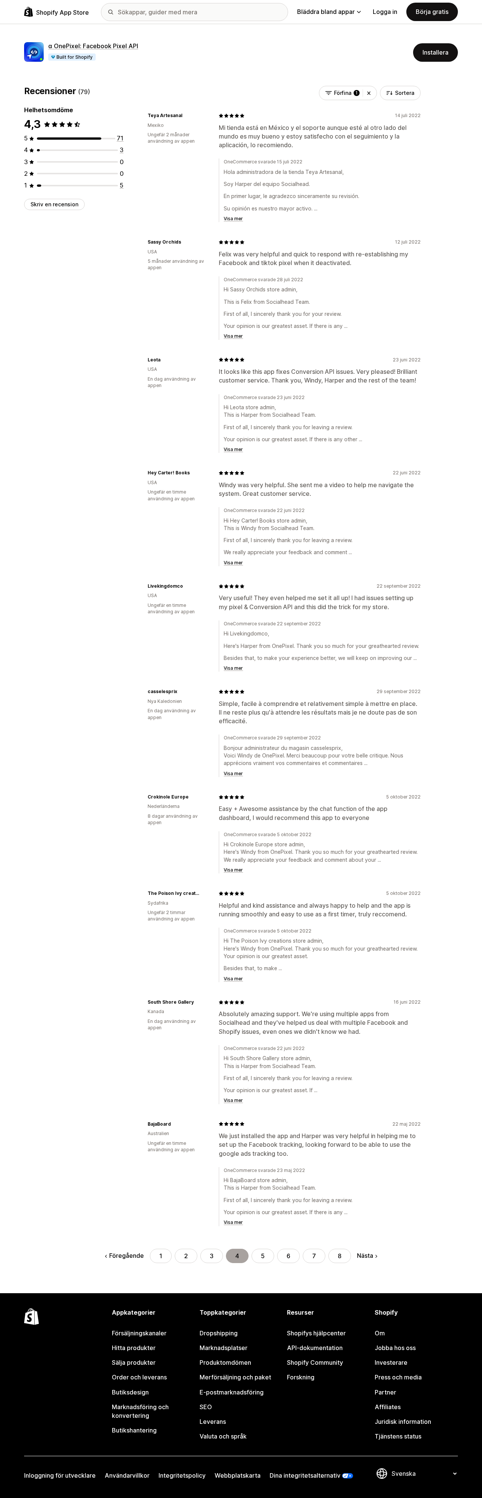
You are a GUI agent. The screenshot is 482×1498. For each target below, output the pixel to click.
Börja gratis (432, 11)
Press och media (398, 1377)
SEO (206, 1407)
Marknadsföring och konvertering (140, 1411)
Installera (435, 52)
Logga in (385, 11)
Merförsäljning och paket (235, 1377)
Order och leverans (139, 1377)
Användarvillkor (127, 1475)
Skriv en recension (54, 204)
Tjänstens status (398, 1436)
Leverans (213, 1421)
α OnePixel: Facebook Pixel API (93, 46)
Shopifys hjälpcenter (316, 1333)
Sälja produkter (134, 1362)
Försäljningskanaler (139, 1333)
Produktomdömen (225, 1362)
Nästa (365, 1255)
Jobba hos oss (395, 1348)
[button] (369, 93)
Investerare (391, 1362)
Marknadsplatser (223, 1348)
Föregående (126, 1255)
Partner (385, 1392)
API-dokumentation (315, 1348)
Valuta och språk (223, 1436)
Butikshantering (134, 1430)
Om (380, 1333)
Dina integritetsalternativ (305, 1475)
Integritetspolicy (182, 1475)
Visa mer (233, 218)
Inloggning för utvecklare (60, 1475)
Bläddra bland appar (326, 11)
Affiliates (388, 1407)
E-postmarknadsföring (232, 1392)
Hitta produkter (134, 1348)
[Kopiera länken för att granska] (187, 116)
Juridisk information (403, 1421)
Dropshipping (219, 1333)
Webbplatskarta (238, 1475)
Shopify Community (315, 1362)
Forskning (300, 1377)
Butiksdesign (130, 1392)
